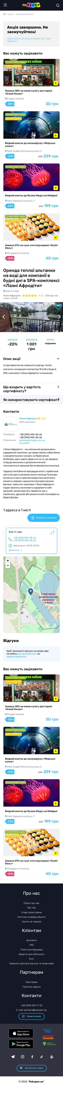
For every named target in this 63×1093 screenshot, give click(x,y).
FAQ (32, 945)
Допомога (31, 940)
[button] (30, 591)
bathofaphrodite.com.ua (32, 440)
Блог (31, 958)
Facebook (24, 443)
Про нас (31, 907)
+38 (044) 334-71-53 (31, 1005)
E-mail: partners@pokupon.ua (31, 1010)
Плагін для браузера (31, 949)
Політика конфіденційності (31, 917)
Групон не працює (31, 921)
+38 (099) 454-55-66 (24, 540)
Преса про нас (31, 903)
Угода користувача (31, 912)
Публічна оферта (31, 986)
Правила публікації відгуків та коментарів (31, 963)
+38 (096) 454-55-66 (24, 538)
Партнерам (31, 982)
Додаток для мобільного (31, 954)
